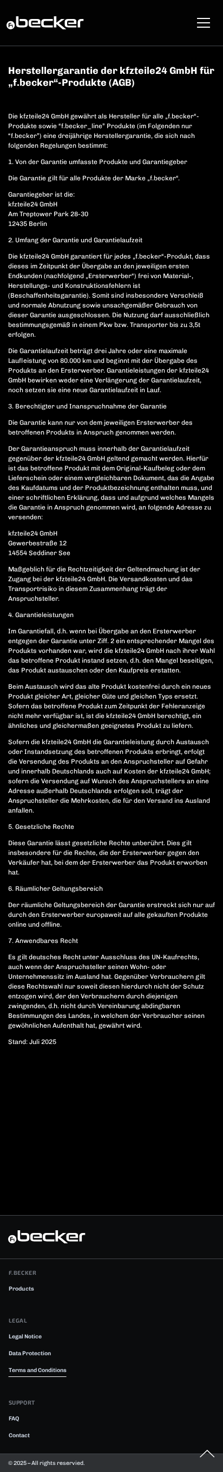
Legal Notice (25, 1336)
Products (21, 1288)
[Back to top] (207, 1454)
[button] (202, 23)
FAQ (14, 1418)
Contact (19, 1435)
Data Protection (30, 1353)
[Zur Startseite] (52, 23)
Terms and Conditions (38, 1370)
